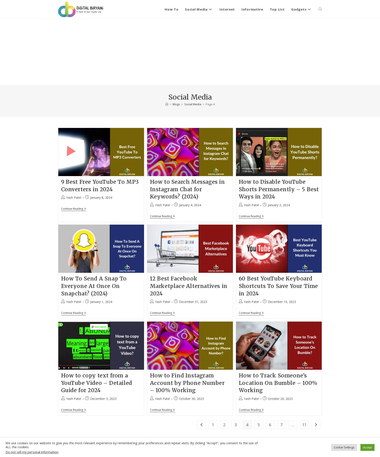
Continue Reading (73, 209)
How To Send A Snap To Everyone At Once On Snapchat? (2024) (94, 286)
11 (304, 424)
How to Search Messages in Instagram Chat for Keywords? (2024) (187, 189)
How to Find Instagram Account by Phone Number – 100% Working (187, 383)
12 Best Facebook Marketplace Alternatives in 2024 (188, 286)
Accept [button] (367, 447)
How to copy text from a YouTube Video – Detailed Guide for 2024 (96, 383)
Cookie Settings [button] (344, 447)
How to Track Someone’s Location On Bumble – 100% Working (278, 383)
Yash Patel (73, 197)
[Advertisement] (190, 52)
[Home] (166, 104)
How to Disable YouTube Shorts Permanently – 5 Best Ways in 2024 (279, 189)
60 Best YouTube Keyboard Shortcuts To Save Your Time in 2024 (278, 286)
